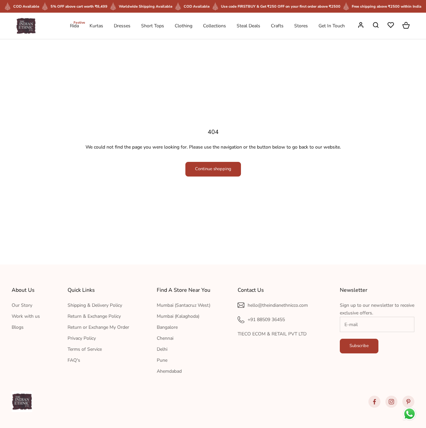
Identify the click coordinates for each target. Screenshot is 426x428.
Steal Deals (248, 26)
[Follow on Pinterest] (408, 402)
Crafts (277, 26)
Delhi (162, 349)
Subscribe (359, 346)
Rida (74, 25)
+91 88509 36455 (266, 319)
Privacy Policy (82, 338)
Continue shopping (213, 169)
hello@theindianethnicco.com (278, 305)
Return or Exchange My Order (98, 327)
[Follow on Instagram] (391, 402)
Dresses (122, 26)
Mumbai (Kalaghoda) (178, 316)
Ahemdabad (169, 371)
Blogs (18, 327)
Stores (301, 26)
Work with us (26, 316)
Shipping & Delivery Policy (95, 305)
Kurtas (96, 26)
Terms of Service (85, 349)
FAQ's (74, 360)
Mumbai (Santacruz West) (183, 305)
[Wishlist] (391, 26)
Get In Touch (332, 26)
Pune (162, 360)
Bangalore (167, 327)
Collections (214, 26)
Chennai (165, 338)
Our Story (22, 305)
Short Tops (152, 26)
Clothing (183, 26)
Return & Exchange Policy (94, 316)
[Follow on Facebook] (374, 402)
